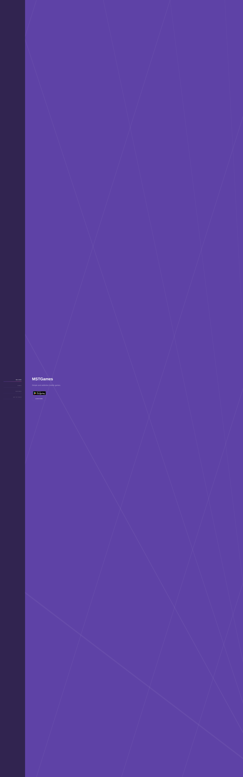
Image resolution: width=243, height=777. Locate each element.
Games (20, 385)
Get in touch (17, 397)
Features (19, 391)
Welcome (19, 379)
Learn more (39, 398)
